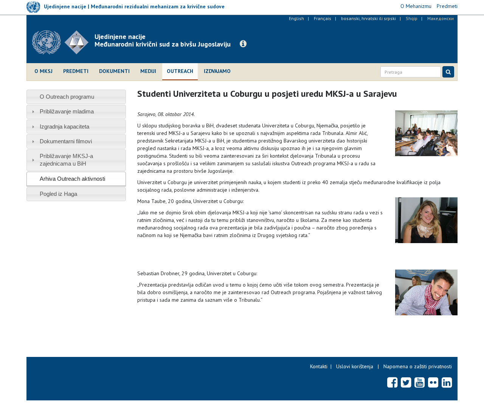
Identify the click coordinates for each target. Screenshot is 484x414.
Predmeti (75, 71)
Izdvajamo (217, 71)
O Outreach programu (67, 96)
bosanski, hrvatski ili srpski (368, 18)
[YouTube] (419, 382)
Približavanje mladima (67, 111)
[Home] (63, 42)
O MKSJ (43, 71)
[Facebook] (392, 382)
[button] (243, 44)
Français (322, 18)
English (296, 18)
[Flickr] (433, 382)
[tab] (76, 97)
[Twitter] (406, 382)
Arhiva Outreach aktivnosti (72, 178)
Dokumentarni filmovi (66, 141)
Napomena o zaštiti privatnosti (417, 366)
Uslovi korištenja (354, 366)
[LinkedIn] (447, 382)
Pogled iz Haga (58, 194)
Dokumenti (114, 71)
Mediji (148, 71)
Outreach (180, 71)
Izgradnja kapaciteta (64, 126)
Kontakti (318, 366)
